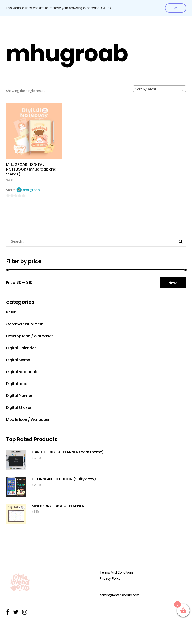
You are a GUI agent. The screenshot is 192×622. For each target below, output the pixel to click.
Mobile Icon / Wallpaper (28, 419)
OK (176, 8)
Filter (173, 283)
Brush (11, 312)
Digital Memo (18, 360)
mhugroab (31, 189)
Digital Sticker (18, 407)
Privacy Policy (110, 578)
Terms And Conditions (117, 572)
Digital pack (17, 383)
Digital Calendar (21, 348)
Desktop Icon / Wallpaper (29, 336)
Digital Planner (19, 395)
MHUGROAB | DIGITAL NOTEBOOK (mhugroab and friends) (31, 169)
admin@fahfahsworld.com (119, 595)
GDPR (106, 8)
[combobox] (159, 88)
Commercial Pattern (24, 324)
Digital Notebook (21, 372)
